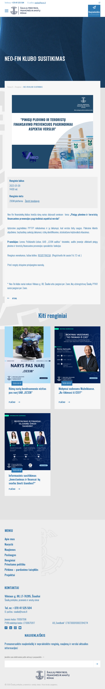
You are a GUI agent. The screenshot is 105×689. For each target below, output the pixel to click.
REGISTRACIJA (44, 255)
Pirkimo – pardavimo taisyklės (21, 570)
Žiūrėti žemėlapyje (32, 201)
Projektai (10, 575)
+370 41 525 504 (18, 2)
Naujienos (10, 550)
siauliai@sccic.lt (40, 2)
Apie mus (10, 539)
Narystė (9, 544)
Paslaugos (10, 555)
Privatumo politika (15, 564)
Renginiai (10, 560)
